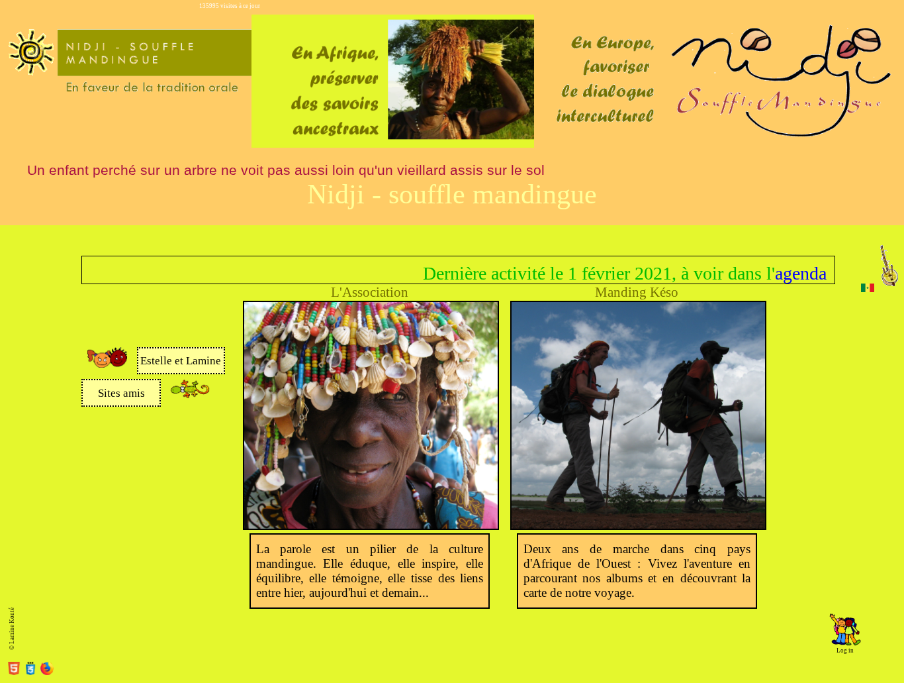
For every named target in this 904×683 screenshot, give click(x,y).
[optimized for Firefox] (47, 671)
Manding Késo (636, 292)
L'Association (369, 292)
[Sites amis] (190, 396)
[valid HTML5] (15, 671)
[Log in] (845, 644)
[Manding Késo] (638, 526)
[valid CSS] (32, 671)
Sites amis (121, 393)
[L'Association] (371, 526)
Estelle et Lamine (180, 360)
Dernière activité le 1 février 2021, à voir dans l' (574, 273)
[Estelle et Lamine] (107, 365)
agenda (776, 273)
